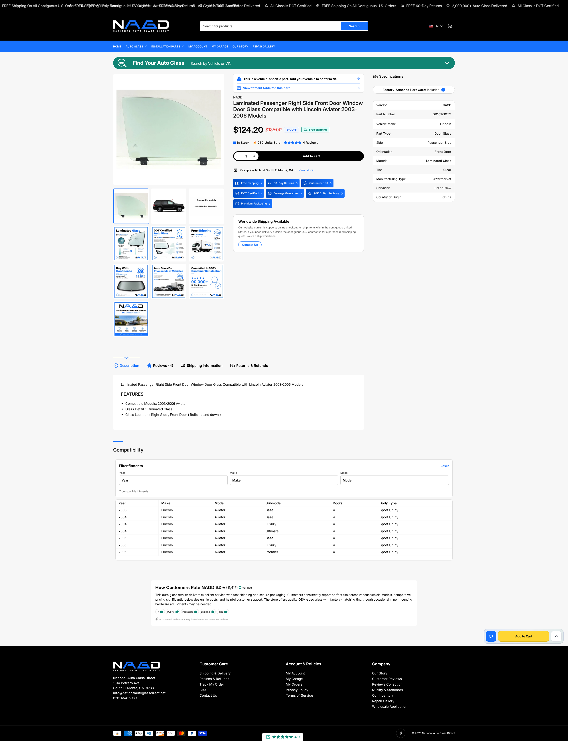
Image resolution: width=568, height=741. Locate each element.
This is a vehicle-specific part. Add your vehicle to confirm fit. (290, 79)
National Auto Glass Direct (438, 733)
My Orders (294, 684)
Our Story (240, 46)
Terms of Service (299, 695)
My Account (197, 46)
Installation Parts (165, 46)
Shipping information (205, 365)
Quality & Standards (387, 690)
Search (354, 26)
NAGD (238, 97)
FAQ (202, 690)
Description (129, 365)
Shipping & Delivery (215, 673)
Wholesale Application (389, 706)
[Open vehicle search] (358, 79)
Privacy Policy (297, 690)
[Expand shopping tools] (556, 636)
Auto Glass (134, 46)
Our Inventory (383, 695)
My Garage (220, 46)
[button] (436, 26)
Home (117, 46)
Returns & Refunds (252, 365)
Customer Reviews (387, 679)
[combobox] (284, 26)
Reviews (163, 365)
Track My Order (211, 684)
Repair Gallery (264, 46)
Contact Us (250, 244)
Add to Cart (523, 636)
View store (306, 170)
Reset (444, 466)
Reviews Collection (387, 684)
